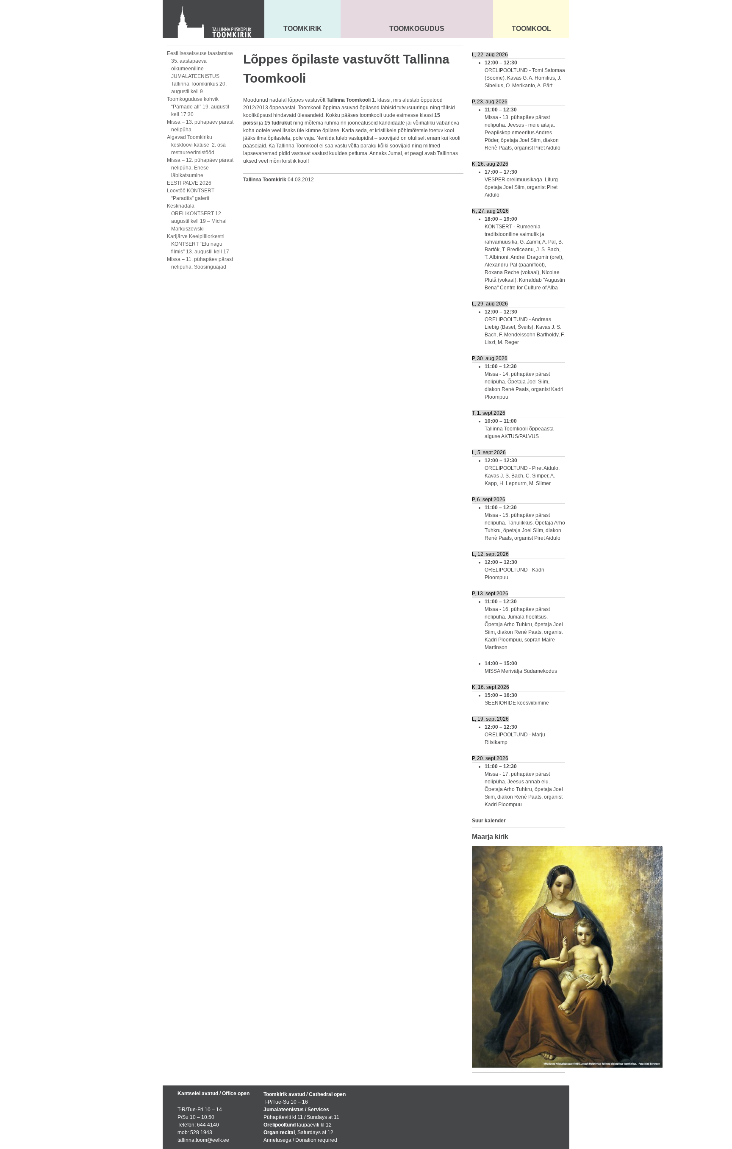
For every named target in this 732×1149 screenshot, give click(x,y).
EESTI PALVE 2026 (189, 183)
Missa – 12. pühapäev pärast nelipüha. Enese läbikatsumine (200, 167)
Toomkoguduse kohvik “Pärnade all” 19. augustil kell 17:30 (198, 106)
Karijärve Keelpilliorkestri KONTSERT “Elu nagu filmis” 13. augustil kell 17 (198, 244)
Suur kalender (489, 821)
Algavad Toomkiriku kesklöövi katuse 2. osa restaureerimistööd (196, 144)
